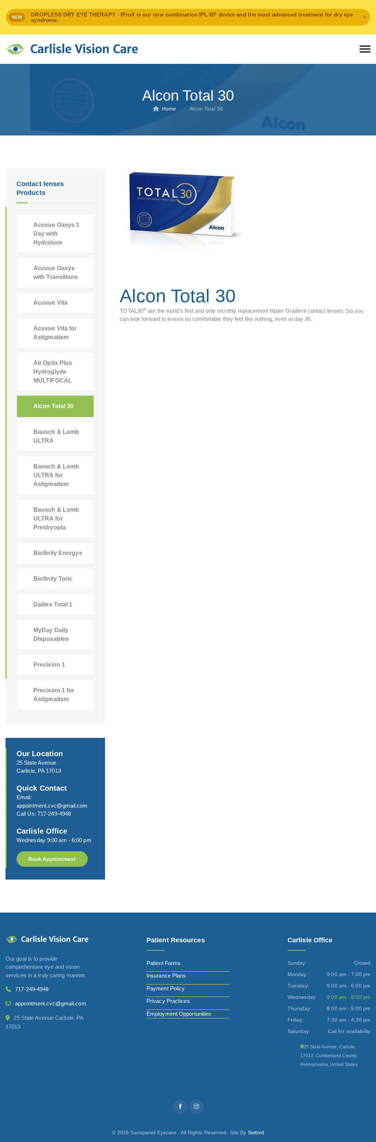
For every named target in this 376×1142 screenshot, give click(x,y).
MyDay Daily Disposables (51, 634)
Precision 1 (49, 664)
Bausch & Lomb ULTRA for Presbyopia (56, 518)
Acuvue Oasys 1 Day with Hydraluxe (56, 234)
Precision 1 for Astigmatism (54, 694)
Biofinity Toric (53, 579)
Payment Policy (166, 988)
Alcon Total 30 (53, 406)
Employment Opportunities (179, 1014)
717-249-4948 (54, 814)
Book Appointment (52, 859)
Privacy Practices (168, 1001)
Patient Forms (164, 963)
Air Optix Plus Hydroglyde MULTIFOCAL (52, 372)
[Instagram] (196, 1106)
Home (169, 109)
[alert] (188, 17)
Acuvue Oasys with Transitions (55, 272)
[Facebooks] (180, 1106)
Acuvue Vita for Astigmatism (55, 332)
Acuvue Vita (50, 303)
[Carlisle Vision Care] (72, 49)
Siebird (256, 1132)
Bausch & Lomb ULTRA (56, 436)
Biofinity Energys (57, 553)
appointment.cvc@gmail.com (52, 805)
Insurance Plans (166, 975)
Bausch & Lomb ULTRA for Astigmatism (56, 475)
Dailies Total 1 (53, 604)
